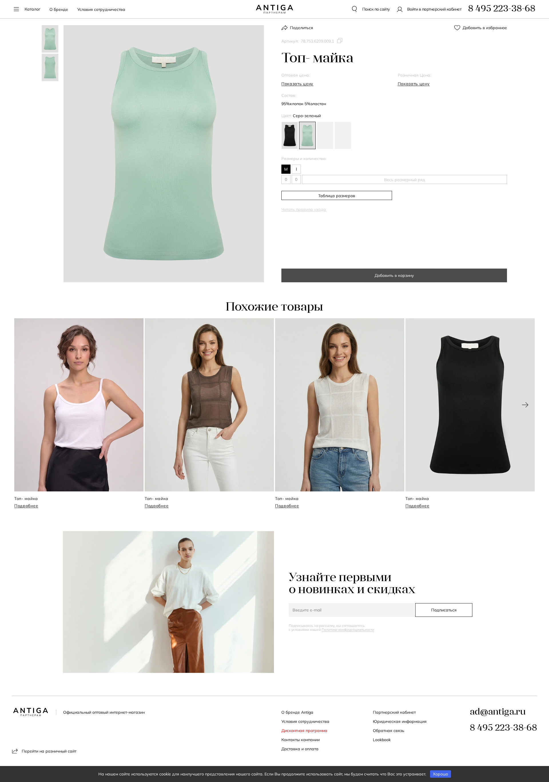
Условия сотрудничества (101, 9)
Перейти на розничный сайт (49, 751)
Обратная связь (388, 730)
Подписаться (444, 610)
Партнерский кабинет (394, 712)
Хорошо (440, 774)
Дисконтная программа (304, 730)
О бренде (58, 9)
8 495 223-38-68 (503, 728)
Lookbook (382, 739)
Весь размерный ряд (404, 179)
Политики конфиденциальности (348, 629)
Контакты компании (300, 739)
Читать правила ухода (303, 209)
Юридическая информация (400, 721)
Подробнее (26, 505)
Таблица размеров (336, 195)
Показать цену (297, 83)
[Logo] (274, 9)
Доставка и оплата (300, 748)
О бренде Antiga (297, 712)
